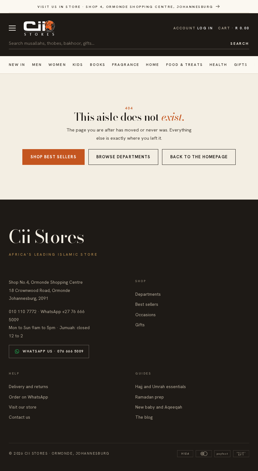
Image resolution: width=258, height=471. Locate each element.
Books (97, 64)
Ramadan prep (149, 397)
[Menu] (12, 28)
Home (152, 64)
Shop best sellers (53, 157)
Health (218, 64)
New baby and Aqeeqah (158, 407)
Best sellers (146, 304)
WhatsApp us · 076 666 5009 (53, 351)
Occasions (145, 314)
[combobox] (117, 43)
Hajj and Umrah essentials (160, 386)
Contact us (19, 417)
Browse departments (123, 157)
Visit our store (22, 407)
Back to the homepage (199, 157)
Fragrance (125, 64)
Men (37, 64)
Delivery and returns (28, 386)
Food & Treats (184, 64)
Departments (148, 294)
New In (17, 64)
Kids (78, 64)
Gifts (241, 64)
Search (239, 43)
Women (57, 64)
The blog (144, 417)
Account (193, 28)
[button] (233, 28)
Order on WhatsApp (28, 397)
